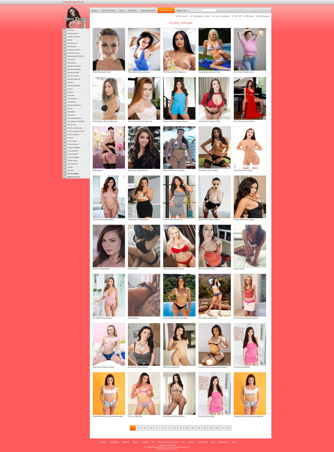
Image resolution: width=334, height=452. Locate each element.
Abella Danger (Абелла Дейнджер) (105, 121)
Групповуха (72, 63)
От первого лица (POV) (76, 121)
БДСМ (70, 40)
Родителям (125, 442)
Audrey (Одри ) (239, 269)
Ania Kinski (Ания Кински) (137, 367)
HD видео (250, 16)
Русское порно (73, 144)
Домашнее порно (74, 66)
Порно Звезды (166, 10)
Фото (122, 10)
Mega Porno (164, 445)
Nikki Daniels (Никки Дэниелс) (139, 72)
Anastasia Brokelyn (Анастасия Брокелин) (108, 416)
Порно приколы (73, 134)
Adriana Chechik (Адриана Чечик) (175, 121)
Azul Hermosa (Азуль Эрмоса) (174, 416)
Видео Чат (181, 10)
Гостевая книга (203, 442)
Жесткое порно (73, 76)
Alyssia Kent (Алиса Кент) (243, 170)
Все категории (73, 174)
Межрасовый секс (74, 105)
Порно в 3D (72, 125)
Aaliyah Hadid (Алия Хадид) (244, 219)
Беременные (72, 43)
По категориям (108, 10)
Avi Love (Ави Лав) (135, 416)
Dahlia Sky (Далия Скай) (101, 72)
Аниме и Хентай (74, 37)
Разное (70, 138)
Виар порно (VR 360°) (76, 56)
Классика (71, 95)
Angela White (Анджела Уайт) (209, 121)
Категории (144, 442)
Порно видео (114, 442)
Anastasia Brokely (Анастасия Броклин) (212, 367)
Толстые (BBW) (73, 157)
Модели (135, 442)
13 (205, 427)
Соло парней (72, 154)
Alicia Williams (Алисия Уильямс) (246, 318)
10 (187, 427)
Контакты (191, 442)
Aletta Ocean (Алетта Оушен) (173, 170)
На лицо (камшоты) (75, 118)
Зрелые (70, 82)
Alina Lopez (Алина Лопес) (138, 170)
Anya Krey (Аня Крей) (242, 367)
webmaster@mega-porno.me (180, 447)
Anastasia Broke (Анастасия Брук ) (175, 318)
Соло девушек (73, 151)
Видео (95, 10)
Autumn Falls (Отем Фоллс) (173, 219)
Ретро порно (72, 141)
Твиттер (234, 442)
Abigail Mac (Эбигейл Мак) (138, 219)
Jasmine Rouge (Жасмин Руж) (209, 72)
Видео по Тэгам (74, 177)
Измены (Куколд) (74, 86)
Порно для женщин (75, 128)
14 (211, 427)
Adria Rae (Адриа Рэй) (171, 367)
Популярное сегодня (201, 16)
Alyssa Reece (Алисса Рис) (207, 318)
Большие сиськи (74, 50)
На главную (102, 442)
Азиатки (71, 30)
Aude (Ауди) (97, 170)
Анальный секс (73, 33)
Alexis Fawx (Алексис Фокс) (244, 121)
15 (217, 427)
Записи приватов (74, 79)
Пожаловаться (223, 442)
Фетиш (70, 167)
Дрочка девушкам (74, 69)
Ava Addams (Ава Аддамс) (102, 318)
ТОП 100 (237, 16)
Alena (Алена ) (133, 269)
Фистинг (71, 170)
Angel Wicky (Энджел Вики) (173, 269)
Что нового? (183, 16)
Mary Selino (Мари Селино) (244, 72)
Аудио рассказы (148, 10)
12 (199, 427)
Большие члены (73, 53)
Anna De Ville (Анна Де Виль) (209, 219)
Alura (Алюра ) (133, 318)
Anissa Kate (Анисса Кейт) (208, 170)
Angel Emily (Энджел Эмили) (103, 367)
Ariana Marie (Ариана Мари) (103, 219)
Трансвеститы (73, 164)
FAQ (183, 442)
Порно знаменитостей (76, 131)
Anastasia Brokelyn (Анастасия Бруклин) (248, 416)
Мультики (71, 115)
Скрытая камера (74, 147)
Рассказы (132, 10)
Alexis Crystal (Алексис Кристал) (140, 121)
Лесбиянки (72, 102)
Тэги (152, 442)
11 (193, 427)
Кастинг (70, 92)
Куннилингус (72, 99)
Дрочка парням (73, 73)
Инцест (70, 89)
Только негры (72, 161)
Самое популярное (222, 16)
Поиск (213, 442)
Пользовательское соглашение (168, 442)
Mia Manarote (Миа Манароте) (174, 72)
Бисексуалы (72, 46)
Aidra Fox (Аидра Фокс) (101, 269)
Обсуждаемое (264, 16)
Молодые (71, 112)
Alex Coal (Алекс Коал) (206, 269)
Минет (70, 108)
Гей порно (71, 59)
